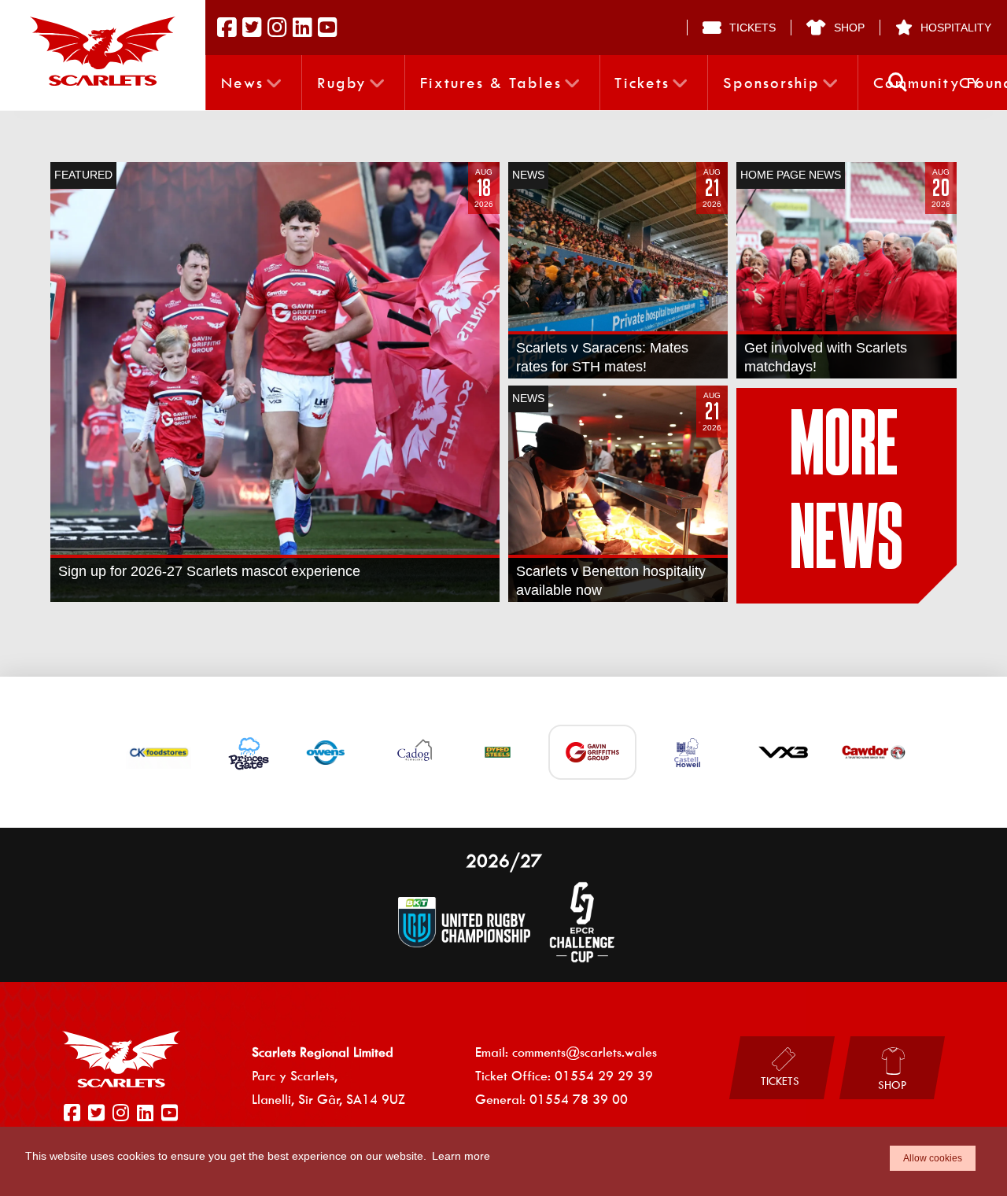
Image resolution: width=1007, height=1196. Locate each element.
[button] (897, 82)
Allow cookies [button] (932, 1158)
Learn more (461, 1156)
